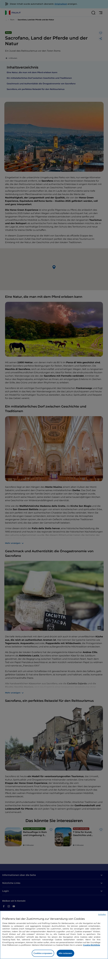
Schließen (102, 914)
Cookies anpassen (42, 953)
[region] (54, 935)
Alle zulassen (65, 953)
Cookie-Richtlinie (91, 945)
